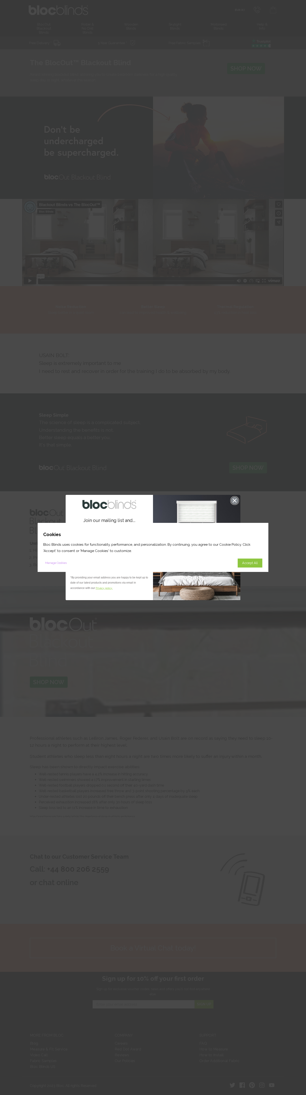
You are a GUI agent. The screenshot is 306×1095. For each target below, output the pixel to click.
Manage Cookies (56, 563)
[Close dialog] (235, 500)
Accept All (250, 563)
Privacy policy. (104, 588)
